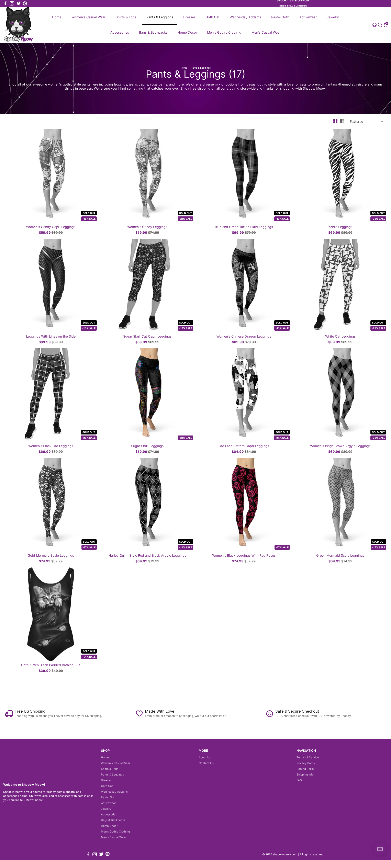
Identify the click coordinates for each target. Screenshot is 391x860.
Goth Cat (212, 17)
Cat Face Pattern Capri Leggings (244, 446)
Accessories (119, 32)
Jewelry (333, 17)
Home (56, 17)
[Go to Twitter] (18, 3)
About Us (205, 757)
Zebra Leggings (340, 227)
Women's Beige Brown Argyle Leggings (340, 446)
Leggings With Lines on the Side (51, 336)
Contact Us (206, 763)
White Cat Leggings (340, 336)
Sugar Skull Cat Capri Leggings (147, 336)
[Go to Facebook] (5, 3)
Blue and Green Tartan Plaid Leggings (244, 227)
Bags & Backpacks (153, 32)
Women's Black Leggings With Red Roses (244, 555)
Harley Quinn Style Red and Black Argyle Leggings (147, 555)
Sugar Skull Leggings (147, 446)
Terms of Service (308, 757)
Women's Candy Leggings (147, 227)
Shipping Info (305, 774)
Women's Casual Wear (88, 17)
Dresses (189, 17)
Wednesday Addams (245, 17)
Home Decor (187, 32)
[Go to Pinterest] (25, 3)
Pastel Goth (280, 17)
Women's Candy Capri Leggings (50, 227)
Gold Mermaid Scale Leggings (51, 555)
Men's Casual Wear (266, 32)
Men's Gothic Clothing (224, 32)
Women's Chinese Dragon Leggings (243, 336)
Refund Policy (306, 768)
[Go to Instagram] (11, 3)
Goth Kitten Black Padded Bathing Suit (50, 665)
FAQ (299, 780)
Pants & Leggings (159, 17)
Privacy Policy (306, 763)
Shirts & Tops (126, 17)
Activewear (308, 17)
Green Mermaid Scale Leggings (340, 555)
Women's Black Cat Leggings (50, 446)
